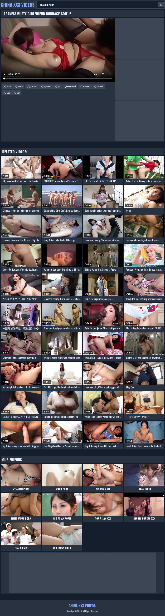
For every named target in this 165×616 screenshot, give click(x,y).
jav (59, 86)
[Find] (161, 4)
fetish (20, 86)
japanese (47, 86)
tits (18, 92)
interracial (71, 86)
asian (9, 86)
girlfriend (33, 86)
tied (8, 92)
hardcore (86, 86)
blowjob (100, 86)
